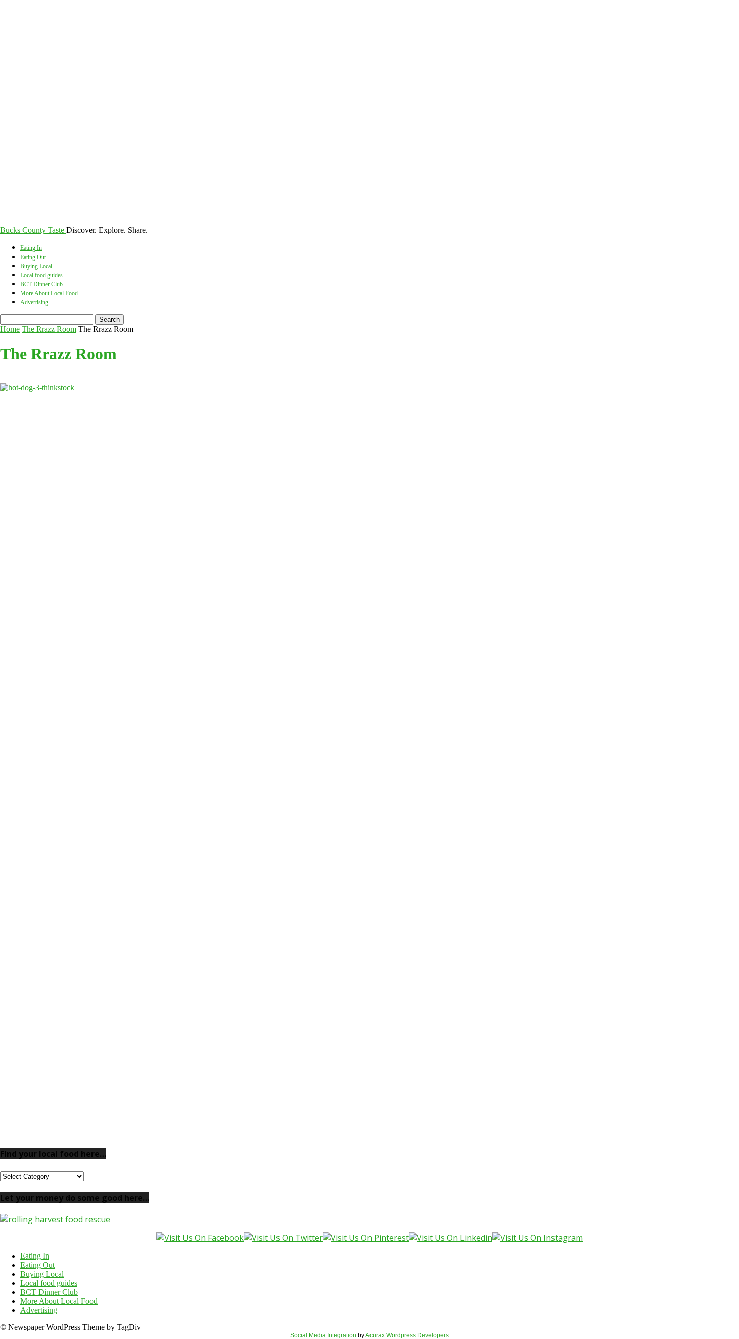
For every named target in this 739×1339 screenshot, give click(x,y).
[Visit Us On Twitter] (283, 1237)
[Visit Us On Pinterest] (366, 1237)
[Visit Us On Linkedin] (450, 1237)
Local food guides (41, 275)
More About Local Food (49, 293)
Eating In (31, 248)
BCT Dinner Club (41, 284)
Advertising (34, 302)
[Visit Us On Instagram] (537, 1237)
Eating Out (33, 257)
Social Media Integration (323, 1335)
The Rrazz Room (49, 329)
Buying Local (36, 266)
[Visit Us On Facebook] (200, 1237)
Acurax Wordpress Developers (407, 1335)
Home (10, 329)
